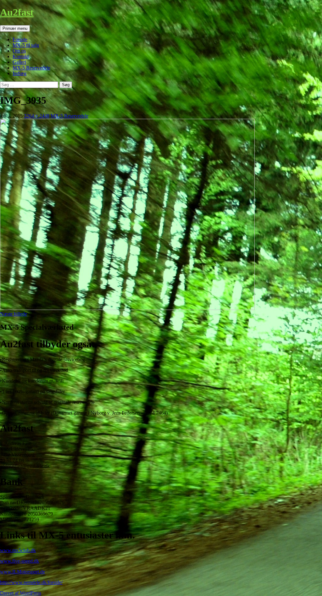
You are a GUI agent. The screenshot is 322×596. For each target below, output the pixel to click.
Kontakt (21, 56)
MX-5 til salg (26, 45)
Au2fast (17, 12)
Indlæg (19, 73)
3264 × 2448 (36, 116)
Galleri (19, 62)
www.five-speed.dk (19, 561)
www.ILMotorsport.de (22, 571)
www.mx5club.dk (18, 550)
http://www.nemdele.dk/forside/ (31, 582)
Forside (20, 39)
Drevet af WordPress (20, 593)
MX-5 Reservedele (31, 67)
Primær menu (15, 28)
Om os (19, 50)
